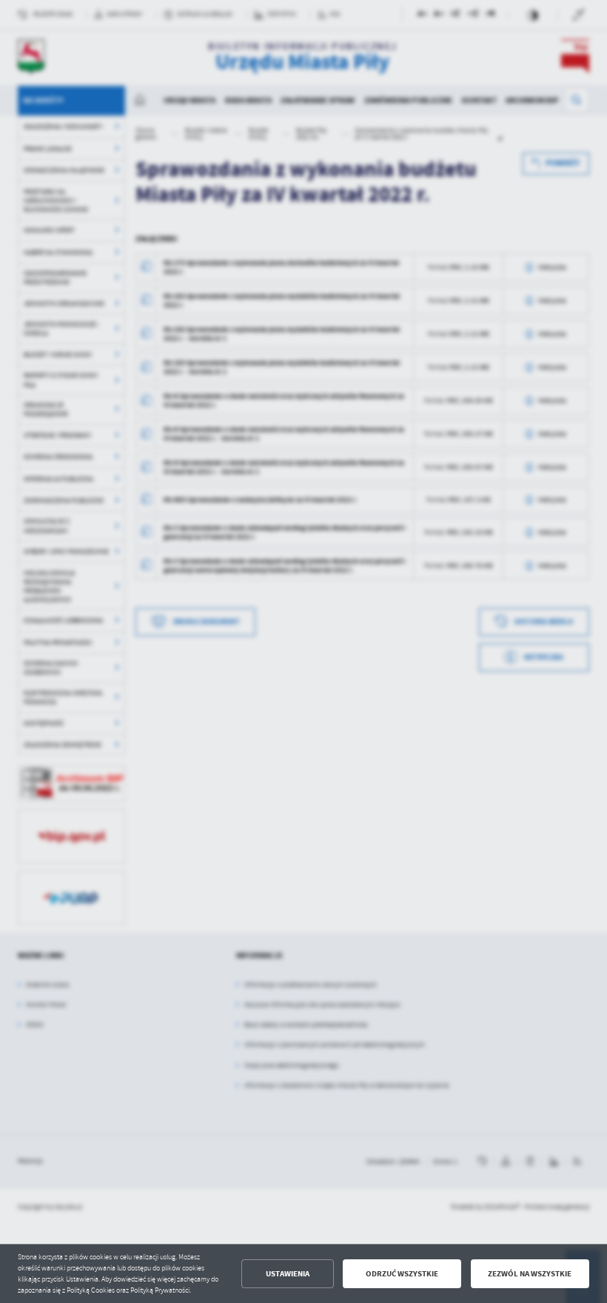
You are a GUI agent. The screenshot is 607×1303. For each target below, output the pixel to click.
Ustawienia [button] (287, 1273)
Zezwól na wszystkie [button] (529, 1273)
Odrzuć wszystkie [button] (402, 1273)
